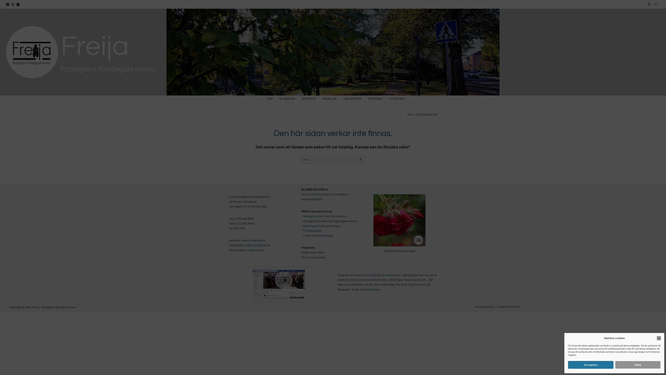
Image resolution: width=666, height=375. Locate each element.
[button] (659, 338)
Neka (638, 364)
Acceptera (590, 364)
